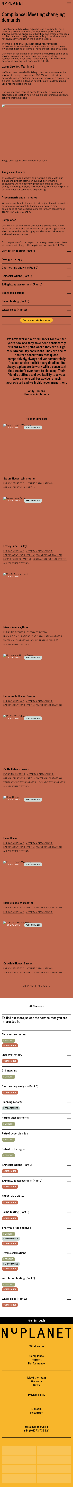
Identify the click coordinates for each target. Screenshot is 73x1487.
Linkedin (36, 1409)
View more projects (36, 986)
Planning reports (12, 1102)
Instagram (36, 1413)
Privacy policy (36, 1395)
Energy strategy (12, 259)
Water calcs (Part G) (14, 309)
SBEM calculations (13, 292)
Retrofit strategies (13, 1149)
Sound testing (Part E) (15, 301)
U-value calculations (14, 1253)
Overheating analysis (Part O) (20, 267)
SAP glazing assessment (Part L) (22, 284)
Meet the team (36, 1378)
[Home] (13, 3)
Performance (33, 427)
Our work (36, 1381)
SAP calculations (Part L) (17, 276)
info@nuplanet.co (35, 1427)
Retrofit (8, 1040)
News (36, 1385)
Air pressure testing (14, 1034)
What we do (36, 1346)
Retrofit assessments (15, 1117)
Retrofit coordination (15, 1133)
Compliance (13, 427)
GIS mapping (9, 1070)
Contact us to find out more (36, 320)
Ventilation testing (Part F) (18, 250)
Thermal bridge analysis (17, 1227)
